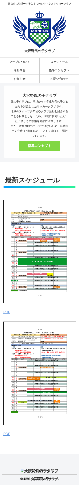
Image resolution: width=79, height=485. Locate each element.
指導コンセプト (39, 146)
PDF (6, 312)
